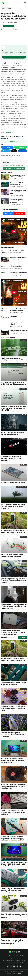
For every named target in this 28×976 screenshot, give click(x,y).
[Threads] (17, 966)
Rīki (6, 962)
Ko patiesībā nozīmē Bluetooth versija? (13, 482)
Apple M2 (10, 155)
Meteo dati (10, 962)
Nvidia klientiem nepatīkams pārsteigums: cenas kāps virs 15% (12, 359)
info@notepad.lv (19, 971)
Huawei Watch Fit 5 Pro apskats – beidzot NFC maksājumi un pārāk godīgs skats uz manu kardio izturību (13, 838)
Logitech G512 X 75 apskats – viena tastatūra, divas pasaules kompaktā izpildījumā (13, 812)
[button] (21, 3)
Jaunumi (4, 955)
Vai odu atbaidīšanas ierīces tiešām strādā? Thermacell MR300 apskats (13, 531)
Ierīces (23, 955)
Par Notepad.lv (6, 960)
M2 (15, 155)
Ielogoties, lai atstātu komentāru (14, 168)
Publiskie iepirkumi (18, 962)
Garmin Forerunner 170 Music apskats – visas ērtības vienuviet (13, 683)
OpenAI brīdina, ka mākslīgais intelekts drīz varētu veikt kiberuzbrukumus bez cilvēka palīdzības (14, 606)
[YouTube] (20, 966)
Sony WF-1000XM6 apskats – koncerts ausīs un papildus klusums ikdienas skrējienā (14, 916)
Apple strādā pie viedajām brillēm (17, 250)
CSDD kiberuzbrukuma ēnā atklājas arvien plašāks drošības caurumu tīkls (13, 383)
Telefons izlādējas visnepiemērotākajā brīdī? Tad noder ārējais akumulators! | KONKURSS (13, 408)
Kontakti (13, 960)
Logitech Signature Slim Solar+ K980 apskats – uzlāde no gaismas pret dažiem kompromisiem (13, 890)
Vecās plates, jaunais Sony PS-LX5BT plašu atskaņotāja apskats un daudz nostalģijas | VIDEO (13, 786)
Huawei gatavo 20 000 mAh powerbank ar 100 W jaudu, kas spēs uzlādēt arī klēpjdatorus (13, 632)
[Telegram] (14, 966)
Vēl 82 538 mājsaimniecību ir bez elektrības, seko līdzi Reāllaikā (12, 555)
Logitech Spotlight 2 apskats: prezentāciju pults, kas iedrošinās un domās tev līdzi (18, 201)
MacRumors (7, 132)
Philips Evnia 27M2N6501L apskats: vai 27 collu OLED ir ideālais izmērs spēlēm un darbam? (14, 864)
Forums (23, 960)
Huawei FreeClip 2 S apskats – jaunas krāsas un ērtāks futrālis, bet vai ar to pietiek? (18, 192)
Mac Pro (18, 155)
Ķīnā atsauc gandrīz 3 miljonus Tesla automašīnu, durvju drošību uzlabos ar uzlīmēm (13, 580)
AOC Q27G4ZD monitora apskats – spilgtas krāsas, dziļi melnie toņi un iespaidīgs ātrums (12, 760)
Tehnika (9, 8)
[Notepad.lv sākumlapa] (14, 952)
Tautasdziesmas (13, 316)
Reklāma (18, 960)
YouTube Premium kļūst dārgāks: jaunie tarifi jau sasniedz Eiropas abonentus (12, 458)
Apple (6, 155)
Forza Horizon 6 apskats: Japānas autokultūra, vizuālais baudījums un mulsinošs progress (12, 942)
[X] (11, 966)
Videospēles (20, 958)
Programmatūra (12, 958)
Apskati (9, 955)
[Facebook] (7, 966)
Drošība (6, 958)
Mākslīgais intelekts (16, 955)
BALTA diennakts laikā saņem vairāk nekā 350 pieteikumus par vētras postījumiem (13, 506)
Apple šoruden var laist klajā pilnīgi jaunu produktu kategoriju (12, 433)
